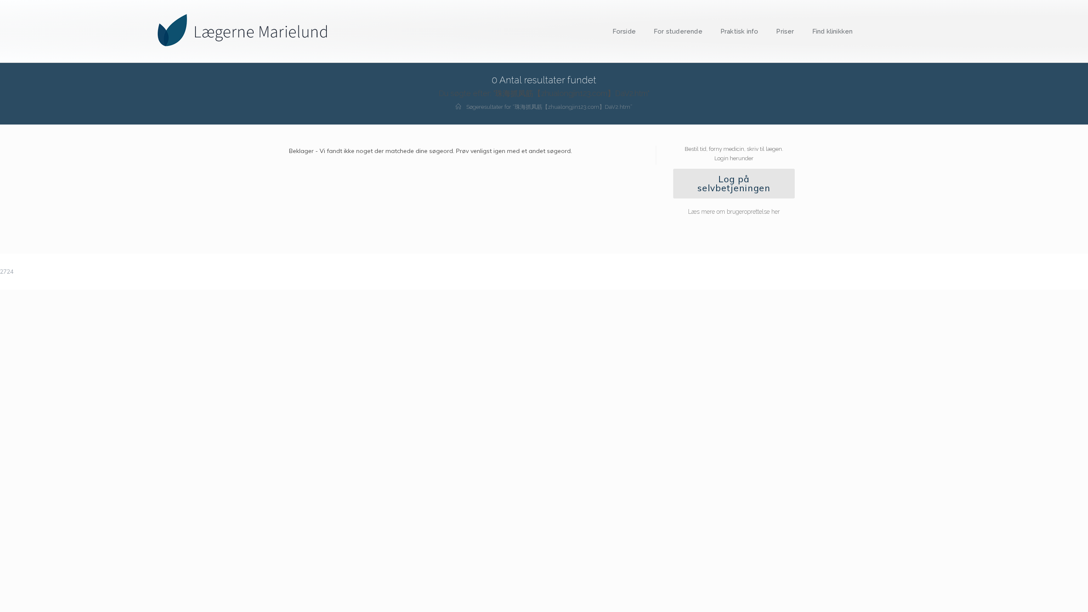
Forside (624, 31)
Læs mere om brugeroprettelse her (734, 211)
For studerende (678, 31)
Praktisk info (739, 31)
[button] (734, 183)
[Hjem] (458, 107)
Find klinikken (832, 31)
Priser (785, 31)
